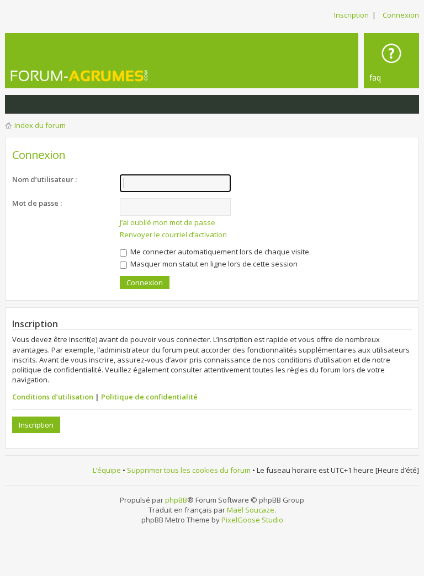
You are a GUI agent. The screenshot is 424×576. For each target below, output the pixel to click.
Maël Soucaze (250, 510)
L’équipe (107, 470)
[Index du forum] (93, 75)
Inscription (351, 15)
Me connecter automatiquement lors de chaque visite (219, 252)
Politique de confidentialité (149, 397)
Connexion (401, 15)
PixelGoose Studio (252, 520)
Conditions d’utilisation (52, 397)
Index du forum (40, 125)
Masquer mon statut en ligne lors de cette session (213, 264)
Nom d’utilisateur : (44, 179)
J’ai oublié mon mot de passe (167, 222)
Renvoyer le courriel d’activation (173, 234)
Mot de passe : (37, 203)
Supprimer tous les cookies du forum (189, 470)
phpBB (176, 500)
